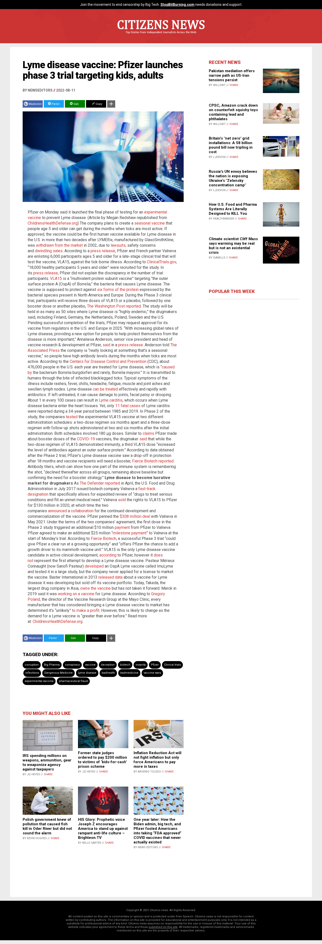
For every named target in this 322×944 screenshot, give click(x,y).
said (107, 344)
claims (148, 433)
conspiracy (72, 664)
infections (32, 672)
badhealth (108, 672)
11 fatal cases (127, 405)
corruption (32, 664)
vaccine (90, 664)
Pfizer (155, 664)
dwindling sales (49, 250)
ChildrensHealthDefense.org (52, 223)
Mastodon (35, 104)
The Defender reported (100, 483)
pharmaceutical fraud (73, 681)
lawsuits (118, 245)
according (107, 555)
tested (71, 416)
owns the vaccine (95, 588)
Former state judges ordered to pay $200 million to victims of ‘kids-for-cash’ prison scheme (102, 760)
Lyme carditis (111, 400)
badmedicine (129, 672)
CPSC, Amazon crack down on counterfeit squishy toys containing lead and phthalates (233, 112)
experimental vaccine (39, 681)
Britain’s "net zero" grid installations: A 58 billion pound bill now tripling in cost (231, 145)
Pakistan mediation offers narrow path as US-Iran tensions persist (232, 75)
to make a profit (85, 610)
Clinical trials (172, 664)
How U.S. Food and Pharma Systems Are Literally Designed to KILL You (233, 209)
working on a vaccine (76, 593)
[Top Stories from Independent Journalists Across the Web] (161, 36)
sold (122, 499)
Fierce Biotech (103, 538)
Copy (98, 104)
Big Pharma (52, 664)
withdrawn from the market (59, 245)
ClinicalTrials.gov (161, 262)
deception (108, 664)
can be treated (105, 389)
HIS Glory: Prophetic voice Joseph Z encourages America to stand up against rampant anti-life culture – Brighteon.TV (103, 828)
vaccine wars (152, 672)
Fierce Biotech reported (153, 461)
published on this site (163, 927)
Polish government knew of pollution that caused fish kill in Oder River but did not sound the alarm (47, 826)
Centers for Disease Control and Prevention (108, 361)
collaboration (82, 510)
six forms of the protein (118, 289)
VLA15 (56, 278)
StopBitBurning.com (177, 5)
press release (103, 250)
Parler (55, 104)
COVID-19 (86, 439)
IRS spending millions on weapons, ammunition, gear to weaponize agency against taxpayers (47, 762)
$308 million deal (135, 516)
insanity (141, 664)
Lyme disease (87, 672)
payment (122, 527)
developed (94, 566)
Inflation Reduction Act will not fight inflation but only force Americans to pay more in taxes (157, 760)
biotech (125, 664)
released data (110, 577)
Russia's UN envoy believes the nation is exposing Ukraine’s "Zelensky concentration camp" (233, 178)
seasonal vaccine (149, 223)
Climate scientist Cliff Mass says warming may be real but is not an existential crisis (233, 246)
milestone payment (129, 533)
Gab (76, 104)
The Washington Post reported (114, 306)
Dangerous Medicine (58, 672)
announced (57, 510)
